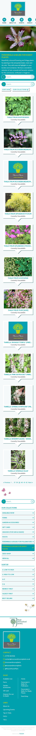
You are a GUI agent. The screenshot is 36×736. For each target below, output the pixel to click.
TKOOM (21, 733)
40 (22, 482)
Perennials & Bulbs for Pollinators (25, 684)
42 (26, 482)
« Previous (6, 482)
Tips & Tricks (7, 713)
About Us (6, 706)
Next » (30, 482)
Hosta (23, 679)
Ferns (5, 682)
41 (24, 482)
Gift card (6, 691)
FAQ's (5, 716)
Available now (7, 679)
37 (14, 482)
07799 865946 (10, 656)
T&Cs (5, 720)
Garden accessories (7, 686)
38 (17, 482)
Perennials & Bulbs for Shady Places (26, 691)
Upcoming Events (9, 709)
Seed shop (24, 696)
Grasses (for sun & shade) (8, 695)
